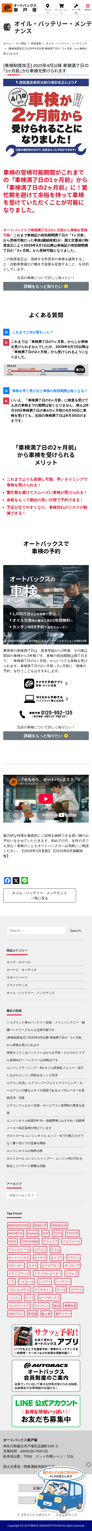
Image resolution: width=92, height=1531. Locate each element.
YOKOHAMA (29, 1241)
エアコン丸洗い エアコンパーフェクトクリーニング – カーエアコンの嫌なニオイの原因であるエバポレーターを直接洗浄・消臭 (46, 1090)
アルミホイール (18, 1249)
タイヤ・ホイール (19, 962)
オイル (55, 1249)
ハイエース (26, 1281)
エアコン (40, 1249)
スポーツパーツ (17, 977)
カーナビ (40, 1257)
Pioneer (32, 1233)
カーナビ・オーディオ (22, 969)
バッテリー (62, 1281)
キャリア (57, 1257)
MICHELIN (15, 1233)
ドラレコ (72, 1273)
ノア (11, 1281)
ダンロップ (71, 1265)
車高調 (32, 1314)
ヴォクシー (41, 1305)
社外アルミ (15, 1314)
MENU (88, 10)
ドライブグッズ (17, 985)
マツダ (61, 1289)
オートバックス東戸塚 (19, 6)
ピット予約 (76, 11)
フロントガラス (18, 1289)
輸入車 (46, 1314)
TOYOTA (72, 1233)
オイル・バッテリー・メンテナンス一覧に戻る (39, 895)
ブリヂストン (43, 1289)
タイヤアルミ (51, 1265)
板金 (57, 1305)
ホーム (7, 43)
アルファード (72, 1241)
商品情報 (36, 43)
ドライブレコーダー (47, 1273)
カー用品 (21, 43)
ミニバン (14, 1297)
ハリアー (45, 1281)
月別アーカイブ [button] (20, 1195)
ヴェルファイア (18, 1305)
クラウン (73, 1257)
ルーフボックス (49, 1297)
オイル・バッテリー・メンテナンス (66, 43)
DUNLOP (40, 1225)
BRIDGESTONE (18, 1225)
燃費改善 (70, 1305)
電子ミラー (62, 1314)
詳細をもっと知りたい (43, 286)
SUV (46, 1233)
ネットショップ (61, 11)
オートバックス (18, 1257)
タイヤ (32, 1265)
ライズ (29, 1297)
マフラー (76, 1289)
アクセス (48, 11)
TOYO (57, 1233)
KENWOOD (59, 1225)
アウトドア (50, 1241)
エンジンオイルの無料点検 (25, 1150)
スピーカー (15, 1265)
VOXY (12, 1241)
